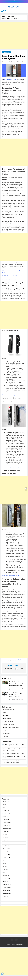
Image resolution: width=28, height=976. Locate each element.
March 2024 (6, 875)
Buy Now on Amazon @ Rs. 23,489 (11, 467)
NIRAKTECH (14, 6)
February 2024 (6, 878)
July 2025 (5, 834)
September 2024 (7, 860)
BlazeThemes (20, 944)
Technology (5, 736)
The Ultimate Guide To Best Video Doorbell (12, 276)
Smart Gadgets (6, 52)
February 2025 (6, 849)
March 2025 (6, 846)
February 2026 (6, 813)
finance (4, 712)
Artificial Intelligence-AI (8, 709)
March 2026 (6, 810)
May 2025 (5, 840)
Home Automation (7, 718)
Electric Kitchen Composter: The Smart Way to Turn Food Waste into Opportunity (17, 683)
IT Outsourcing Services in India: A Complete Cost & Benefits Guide (13, 745)
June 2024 (5, 866)
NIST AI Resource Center (10, 79)
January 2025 (6, 852)
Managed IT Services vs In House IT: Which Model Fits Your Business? (13, 749)
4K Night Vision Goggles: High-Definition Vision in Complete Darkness (16, 695)
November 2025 (7, 822)
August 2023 (6, 896)
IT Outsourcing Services (8, 721)
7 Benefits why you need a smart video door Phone (12, 271)
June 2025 (5, 837)
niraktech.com (20, 660)
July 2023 (5, 899)
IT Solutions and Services (8, 724)
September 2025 (7, 828)
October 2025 (6, 825)
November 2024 (7, 855)
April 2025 (5, 843)
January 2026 (6, 816)
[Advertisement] (14, 35)
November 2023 (7, 887)
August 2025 (6, 831)
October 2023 (6, 890)
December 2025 (7, 819)
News (4, 730)
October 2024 (6, 857)
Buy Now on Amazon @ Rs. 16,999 (10, 575)
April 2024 (5, 872)
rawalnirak (6, 61)
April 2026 (5, 807)
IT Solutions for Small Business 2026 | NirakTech (14, 753)
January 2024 (6, 881)
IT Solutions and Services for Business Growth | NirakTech (14, 757)
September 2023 (7, 893)
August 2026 (6, 801)
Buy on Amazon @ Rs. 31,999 (9, 395)
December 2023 (7, 884)
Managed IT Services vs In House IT (11, 727)
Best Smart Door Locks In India (9, 279)
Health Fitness (6, 715)
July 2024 (5, 863)
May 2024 (5, 869)
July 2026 (5, 804)
